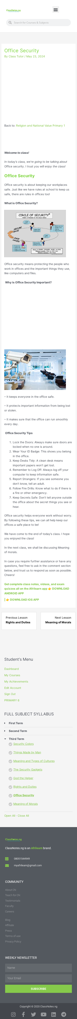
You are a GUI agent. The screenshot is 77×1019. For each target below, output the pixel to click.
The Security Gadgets (27, 769)
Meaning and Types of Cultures (34, 761)
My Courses (12, 675)
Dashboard (11, 668)
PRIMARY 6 (12, 700)
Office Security (23, 795)
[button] (55, 9)
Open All (9, 815)
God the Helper (23, 778)
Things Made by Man (27, 752)
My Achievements (16, 681)
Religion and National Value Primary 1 (40, 125)
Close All (23, 815)
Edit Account (12, 687)
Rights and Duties (25, 786)
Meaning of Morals (25, 803)
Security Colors (23, 743)
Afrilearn (37, 848)
